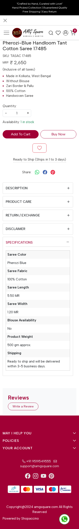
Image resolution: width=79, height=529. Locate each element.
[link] (51, 32)
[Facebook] (27, 477)
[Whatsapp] (37, 172)
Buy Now (58, 134)
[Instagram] (35, 477)
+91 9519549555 (38, 461)
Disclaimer (15, 229)
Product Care (19, 202)
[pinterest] (53, 172)
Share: (26, 172)
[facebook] (45, 172)
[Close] (5, 20)
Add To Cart (21, 134)
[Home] (27, 32)
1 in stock (27, 122)
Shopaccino (30, 518)
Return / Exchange (23, 215)
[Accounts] (65, 32)
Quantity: (10, 106)
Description (17, 188)
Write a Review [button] (23, 406)
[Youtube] (43, 477)
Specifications (19, 242)
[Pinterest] (51, 477)
